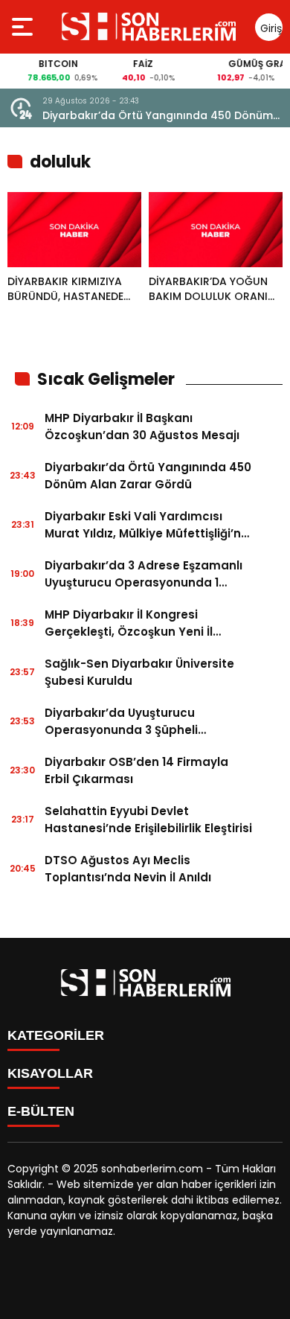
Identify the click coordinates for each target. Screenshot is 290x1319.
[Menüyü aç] (24, 27)
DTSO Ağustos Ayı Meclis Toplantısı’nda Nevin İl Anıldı (128, 868)
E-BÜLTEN (40, 1111)
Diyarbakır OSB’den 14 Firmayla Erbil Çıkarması (136, 770)
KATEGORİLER (55, 1035)
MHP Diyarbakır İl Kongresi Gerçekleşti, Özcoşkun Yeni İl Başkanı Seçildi (129, 623)
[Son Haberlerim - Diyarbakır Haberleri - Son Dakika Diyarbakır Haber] (148, 26)
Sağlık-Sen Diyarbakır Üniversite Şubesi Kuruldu (139, 672)
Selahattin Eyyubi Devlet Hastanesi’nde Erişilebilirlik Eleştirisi (148, 819)
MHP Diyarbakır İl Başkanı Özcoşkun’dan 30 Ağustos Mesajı (142, 426)
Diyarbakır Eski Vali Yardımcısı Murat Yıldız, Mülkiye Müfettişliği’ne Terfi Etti (146, 525)
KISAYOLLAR (50, 1073)
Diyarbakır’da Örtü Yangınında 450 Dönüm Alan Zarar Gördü (157, 116)
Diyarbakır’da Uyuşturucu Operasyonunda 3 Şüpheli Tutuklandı (121, 721)
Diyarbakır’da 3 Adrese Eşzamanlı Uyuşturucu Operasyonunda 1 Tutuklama (143, 574)
